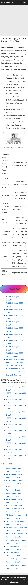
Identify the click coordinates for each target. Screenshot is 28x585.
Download (14, 289)
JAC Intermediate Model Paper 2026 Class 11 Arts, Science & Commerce (15, 362)
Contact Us (15, 582)
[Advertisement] (14, 20)
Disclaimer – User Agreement (13, 580)
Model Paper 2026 (8, 2)
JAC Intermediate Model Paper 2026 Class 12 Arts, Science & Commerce (15, 372)
